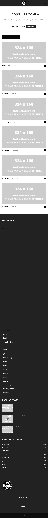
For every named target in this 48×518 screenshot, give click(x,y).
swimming (7, 385)
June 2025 (5, 279)
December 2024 (8, 299)
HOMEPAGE (30, 26)
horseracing (7, 357)
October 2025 (7, 265)
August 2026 (6, 232)
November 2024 (8, 302)
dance (5, 346)
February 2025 (7, 292)
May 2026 (5, 242)
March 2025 (6, 289)
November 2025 (8, 262)
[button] (45, 3)
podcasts (6, 373)
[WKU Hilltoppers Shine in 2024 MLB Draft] (7, 429)
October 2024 (7, 306)
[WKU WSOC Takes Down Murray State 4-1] (24, 52)
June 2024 (5, 319)
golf (4, 354)
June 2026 (5, 239)
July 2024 (5, 316)
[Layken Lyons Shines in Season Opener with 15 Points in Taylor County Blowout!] (7, 419)
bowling (6, 338)
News (5, 369)
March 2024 (6, 322)
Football (6, 350)
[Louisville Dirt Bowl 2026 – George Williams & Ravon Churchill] (24, 137)
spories (6, 381)
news (4, 65)
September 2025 (8, 269)
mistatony (5, 93)
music (5, 365)
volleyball (6, 393)
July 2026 (5, 235)
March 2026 (6, 249)
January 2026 (7, 255)
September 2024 (8, 309)
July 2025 (5, 275)
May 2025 (5, 282)
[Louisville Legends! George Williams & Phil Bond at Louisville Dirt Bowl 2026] (24, 193)
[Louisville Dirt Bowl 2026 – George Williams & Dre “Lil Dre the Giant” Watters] (24, 80)
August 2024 (6, 312)
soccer (5, 377)
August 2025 (6, 272)
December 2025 (8, 259)
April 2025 (5, 286)
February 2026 (7, 252)
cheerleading (8, 342)
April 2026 (5, 245)
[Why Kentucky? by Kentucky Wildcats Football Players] (7, 408)
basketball (7, 334)
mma (5, 361)
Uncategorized (8, 389)
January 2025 (7, 296)
